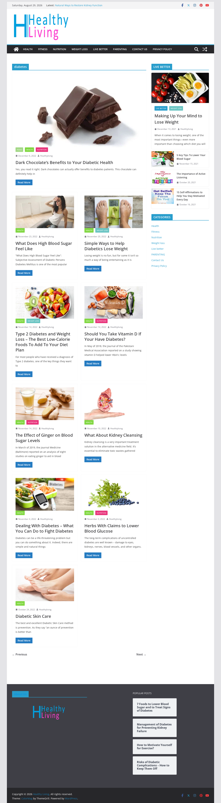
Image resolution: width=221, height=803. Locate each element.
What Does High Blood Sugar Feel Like (44, 245)
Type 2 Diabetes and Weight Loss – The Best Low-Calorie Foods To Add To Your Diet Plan (43, 342)
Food (19, 149)
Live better (100, 49)
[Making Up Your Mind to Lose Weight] (180, 88)
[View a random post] (205, 49)
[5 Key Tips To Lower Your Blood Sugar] (162, 159)
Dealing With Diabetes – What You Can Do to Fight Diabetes (45, 528)
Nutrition (59, 49)
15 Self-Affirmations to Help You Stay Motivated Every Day (191, 196)
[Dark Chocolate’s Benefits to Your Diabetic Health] (79, 112)
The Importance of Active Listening (191, 175)
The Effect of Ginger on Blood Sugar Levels (44, 437)
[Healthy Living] (16, 49)
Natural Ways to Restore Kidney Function (78, 5)
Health (28, 49)
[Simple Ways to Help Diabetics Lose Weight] (113, 212)
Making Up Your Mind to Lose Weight (178, 119)
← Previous (19, 654)
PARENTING (120, 49)
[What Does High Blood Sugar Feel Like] (45, 212)
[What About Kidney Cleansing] (113, 403)
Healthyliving (46, 155)
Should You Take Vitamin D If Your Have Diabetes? (112, 336)
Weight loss (80, 49)
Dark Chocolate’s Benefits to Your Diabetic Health (64, 162)
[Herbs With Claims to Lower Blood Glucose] (113, 494)
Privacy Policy (162, 49)
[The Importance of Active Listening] (162, 178)
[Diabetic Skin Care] (45, 585)
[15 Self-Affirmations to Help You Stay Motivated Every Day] (162, 198)
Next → (141, 654)
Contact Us (139, 49)
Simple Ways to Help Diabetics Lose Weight (106, 245)
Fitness (42, 49)
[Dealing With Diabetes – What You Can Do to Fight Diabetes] (45, 494)
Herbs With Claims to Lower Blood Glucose (111, 528)
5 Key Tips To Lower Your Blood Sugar (191, 156)
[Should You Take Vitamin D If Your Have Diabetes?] (113, 302)
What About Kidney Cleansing (113, 435)
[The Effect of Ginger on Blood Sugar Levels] (45, 403)
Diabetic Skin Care (33, 616)
